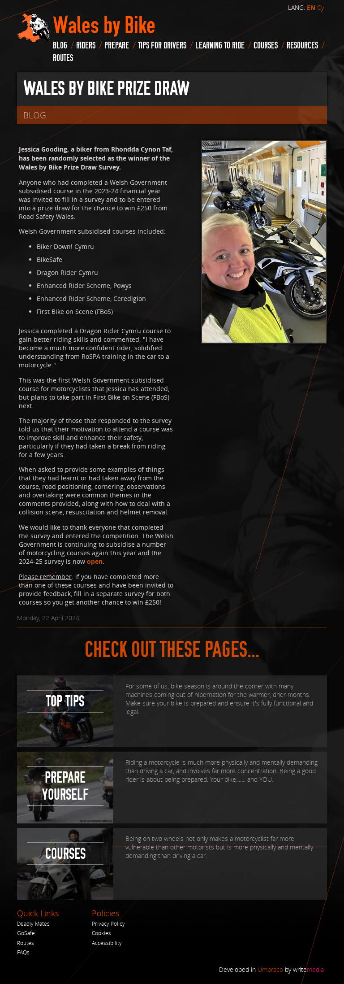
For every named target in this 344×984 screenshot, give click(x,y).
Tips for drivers (162, 45)
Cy (320, 7)
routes (63, 58)
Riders (85, 45)
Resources (302, 45)
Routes (25, 943)
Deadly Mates (33, 923)
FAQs (23, 952)
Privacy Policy (108, 923)
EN (311, 7)
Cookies (101, 933)
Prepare (116, 45)
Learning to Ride (220, 45)
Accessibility (107, 943)
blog (60, 45)
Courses (266, 45)
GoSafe (26, 933)
